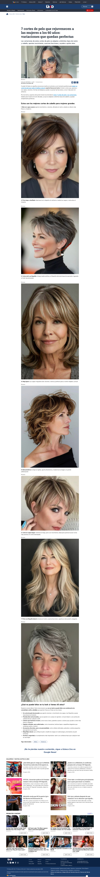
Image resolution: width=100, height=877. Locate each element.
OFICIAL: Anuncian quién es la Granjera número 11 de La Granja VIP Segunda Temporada (36, 781)
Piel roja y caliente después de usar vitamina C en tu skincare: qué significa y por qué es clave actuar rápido (80, 797)
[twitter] (8, 863)
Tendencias (43, 741)
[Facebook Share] (72, 82)
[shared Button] (77, 82)
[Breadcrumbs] (7, 14)
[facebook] (16, 863)
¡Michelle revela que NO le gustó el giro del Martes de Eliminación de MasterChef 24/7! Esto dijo (36, 797)
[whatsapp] (18, 863)
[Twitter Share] (75, 82)
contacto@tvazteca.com (82, 861)
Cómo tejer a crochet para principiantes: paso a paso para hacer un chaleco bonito (81, 781)
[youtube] (13, 863)
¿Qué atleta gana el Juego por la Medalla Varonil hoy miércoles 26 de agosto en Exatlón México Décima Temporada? (36, 764)
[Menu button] (12, 6)
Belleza (35, 741)
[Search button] (92, 6)
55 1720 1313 (79, 862)
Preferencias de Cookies (65, 868)
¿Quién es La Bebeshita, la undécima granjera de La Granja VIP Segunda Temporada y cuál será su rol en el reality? (79, 764)
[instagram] (10, 863)
